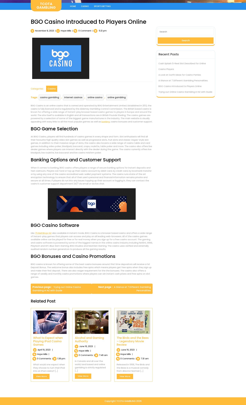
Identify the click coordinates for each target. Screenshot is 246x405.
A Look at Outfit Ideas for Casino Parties (179, 74)
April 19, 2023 (44, 349)
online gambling (116, 97)
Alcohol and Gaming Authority (89, 339)
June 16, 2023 (86, 346)
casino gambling (49, 97)
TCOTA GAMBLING (46, 5)
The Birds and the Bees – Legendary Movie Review (133, 341)
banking (106, 121)
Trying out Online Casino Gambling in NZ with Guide (185, 91)
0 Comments (44, 358)
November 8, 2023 (44, 30)
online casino (95, 97)
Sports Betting (102, 6)
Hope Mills (66, 30)
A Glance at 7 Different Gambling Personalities (183, 80)
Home (73, 6)
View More (43, 377)
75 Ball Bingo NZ (43, 233)
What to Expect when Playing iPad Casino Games (48, 341)
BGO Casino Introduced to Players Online (180, 86)
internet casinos (73, 97)
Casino (85, 6)
